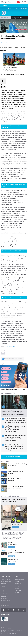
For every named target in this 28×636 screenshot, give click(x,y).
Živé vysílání (5, 382)
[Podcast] (1, 87)
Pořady (4, 378)
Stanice (3, 583)
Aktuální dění (5, 18)
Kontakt (17, 588)
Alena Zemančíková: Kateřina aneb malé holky (12, 126)
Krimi (3, 372)
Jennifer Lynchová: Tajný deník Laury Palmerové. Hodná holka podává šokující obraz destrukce (15, 420)
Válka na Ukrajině (6, 579)
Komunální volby (6, 581)
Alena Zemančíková (10, 347)
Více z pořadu (6, 462)
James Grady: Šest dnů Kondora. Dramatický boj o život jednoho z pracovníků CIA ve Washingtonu (13, 413)
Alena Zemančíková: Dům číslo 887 (12, 251)
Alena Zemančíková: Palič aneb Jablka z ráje (13, 185)
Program (10, 8)
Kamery (25, 8)
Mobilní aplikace (6, 601)
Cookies (3, 630)
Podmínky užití (19, 630)
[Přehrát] (3, 81)
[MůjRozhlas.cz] (3, 50)
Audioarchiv (18, 8)
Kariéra (17, 586)
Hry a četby (5, 368)
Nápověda (18, 581)
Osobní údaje (10, 630)
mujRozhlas (4, 364)
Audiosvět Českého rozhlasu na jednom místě (13, 389)
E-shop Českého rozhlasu (10, 496)
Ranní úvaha (4, 43)
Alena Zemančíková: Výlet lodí (11, 298)
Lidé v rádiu (18, 583)
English (3, 631)
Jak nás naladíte (19, 579)
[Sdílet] (4, 87)
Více (22, 18)
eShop (3, 586)
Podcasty (4, 598)
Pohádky (4, 375)
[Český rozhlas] (6, 2)
